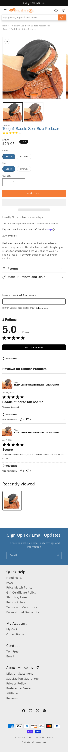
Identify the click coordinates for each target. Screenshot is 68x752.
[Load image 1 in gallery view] (13, 112)
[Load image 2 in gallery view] (34, 112)
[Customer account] (56, 10)
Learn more (43, 308)
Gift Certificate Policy (21, 592)
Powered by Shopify (44, 737)
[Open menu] (5, 10)
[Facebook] (23, 711)
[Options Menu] (64, 420)
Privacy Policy (16, 683)
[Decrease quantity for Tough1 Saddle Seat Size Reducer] (6, 182)
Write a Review (34, 347)
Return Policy (15, 602)
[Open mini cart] (62, 10)
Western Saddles (20, 25)
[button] (34, 202)
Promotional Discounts (22, 612)
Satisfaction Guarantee (22, 678)
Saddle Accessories (40, 25)
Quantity (6, 175)
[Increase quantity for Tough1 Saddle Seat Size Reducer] (21, 182)
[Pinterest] (44, 711)
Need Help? (14, 578)
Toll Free (12, 651)
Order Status (15, 634)
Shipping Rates (16, 597)
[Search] (62, 17)
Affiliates (12, 693)
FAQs (9, 582)
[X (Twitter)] (37, 711)
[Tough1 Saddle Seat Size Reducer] (12, 501)
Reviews (12, 698)
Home (5, 25)
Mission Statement (19, 673)
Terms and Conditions (22, 607)
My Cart (11, 629)
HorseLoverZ (28, 737)
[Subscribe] (58, 555)
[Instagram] (30, 711)
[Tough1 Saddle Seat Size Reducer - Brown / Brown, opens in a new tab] (7, 384)
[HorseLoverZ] (21, 10)
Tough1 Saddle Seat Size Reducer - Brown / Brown (36, 385)
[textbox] (34, 301)
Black (9, 156)
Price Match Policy (19, 587)
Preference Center (19, 688)
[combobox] (34, 17)
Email (10, 656)
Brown (24, 156)
